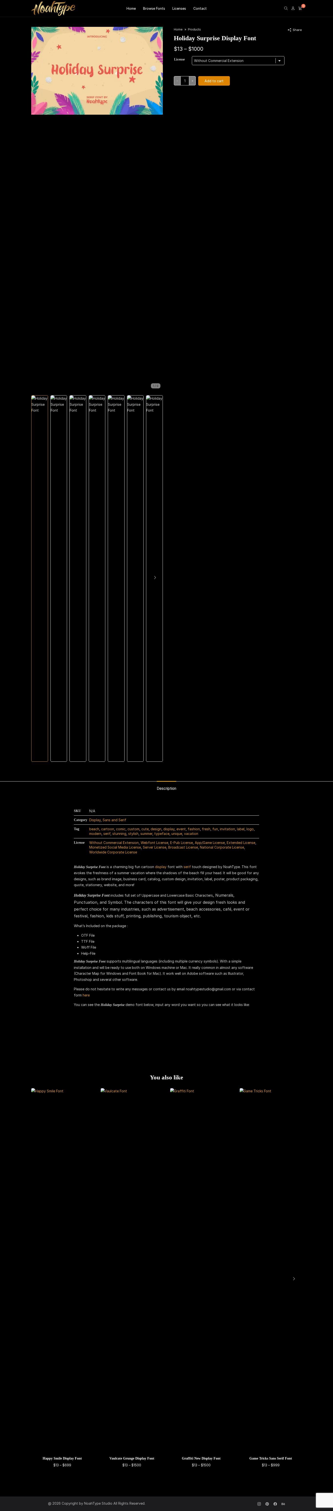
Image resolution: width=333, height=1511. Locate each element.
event (181, 829)
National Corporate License (222, 847)
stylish (133, 834)
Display (95, 820)
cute (145, 829)
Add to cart (214, 81)
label (241, 829)
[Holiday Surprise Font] (97, 70)
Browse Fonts (154, 8)
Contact (200, 8)
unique (176, 834)
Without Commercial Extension (114, 843)
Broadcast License (183, 847)
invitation (227, 829)
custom (133, 829)
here (86, 995)
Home (131, 8)
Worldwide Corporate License (113, 852)
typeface (161, 834)
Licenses (179, 8)
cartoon (107, 829)
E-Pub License (181, 843)
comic (121, 829)
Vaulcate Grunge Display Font (131, 1458)
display (169, 829)
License (179, 59)
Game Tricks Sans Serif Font (270, 1458)
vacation (191, 834)
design (156, 829)
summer (146, 834)
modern (95, 834)
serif (106, 834)
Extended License (241, 843)
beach (94, 829)
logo (250, 829)
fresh (206, 829)
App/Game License (210, 843)
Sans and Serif (114, 820)
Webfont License (154, 843)
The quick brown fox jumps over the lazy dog (155, 1031)
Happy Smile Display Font (62, 1458)
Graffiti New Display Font (201, 1458)
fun (215, 829)
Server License (154, 847)
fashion (194, 829)
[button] (154, 577)
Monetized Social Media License (115, 847)
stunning (119, 834)
